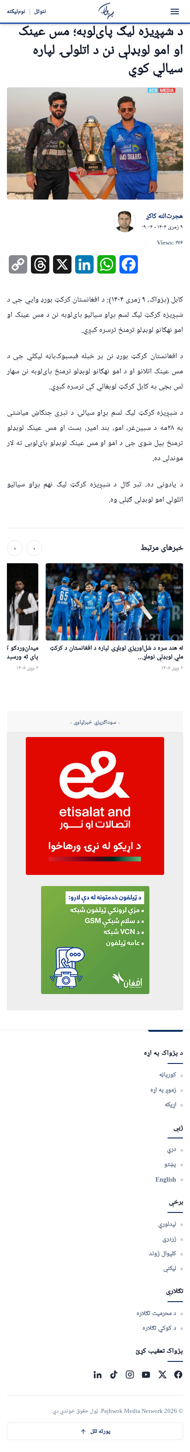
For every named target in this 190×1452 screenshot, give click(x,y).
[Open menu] (174, 11)
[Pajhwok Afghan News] (106, 11)
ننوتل (40, 11)
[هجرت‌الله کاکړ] (125, 222)
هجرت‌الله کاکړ (164, 216)
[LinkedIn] (97, 1374)
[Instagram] (130, 1374)
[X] (162, 1374)
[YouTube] (146, 1374)
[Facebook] (178, 1374)
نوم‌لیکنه (16, 11)
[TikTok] (114, 1374)
